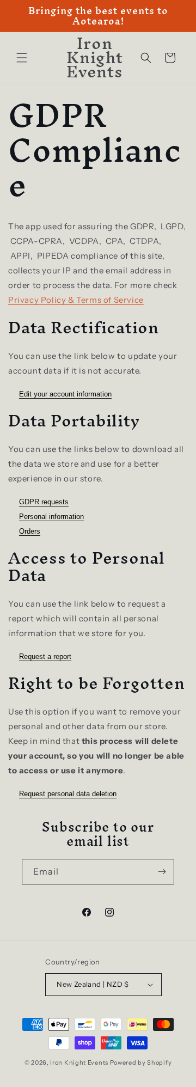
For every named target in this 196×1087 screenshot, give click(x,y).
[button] (22, 58)
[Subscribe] (162, 871)
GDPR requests (44, 502)
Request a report (45, 656)
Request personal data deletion (68, 794)
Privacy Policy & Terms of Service (76, 300)
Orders (29, 531)
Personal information (51, 516)
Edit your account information (65, 394)
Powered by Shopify (141, 1062)
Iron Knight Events (79, 1062)
